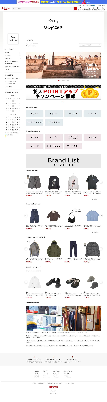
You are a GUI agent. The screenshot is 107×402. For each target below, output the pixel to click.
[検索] (75, 8)
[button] (101, 5)
